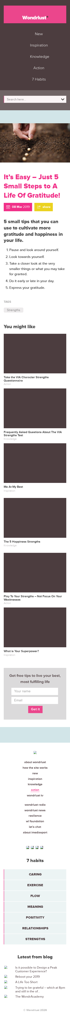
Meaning (35, 907)
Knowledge (35, 784)
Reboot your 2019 (27, 977)
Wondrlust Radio (35, 805)
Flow (35, 896)
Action (35, 790)
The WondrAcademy (29, 997)
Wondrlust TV (35, 795)
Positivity (35, 917)
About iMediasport (35, 832)
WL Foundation (35, 821)
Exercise (35, 885)
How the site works (35, 768)
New (35, 773)
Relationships (35, 928)
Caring (35, 874)
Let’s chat (35, 827)
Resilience (35, 816)
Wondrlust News (35, 810)
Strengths (13, 310)
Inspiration (35, 779)
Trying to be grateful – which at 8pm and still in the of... (40, 989)
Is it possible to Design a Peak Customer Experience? (36, 969)
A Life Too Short (26, 982)
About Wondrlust (35, 762)
